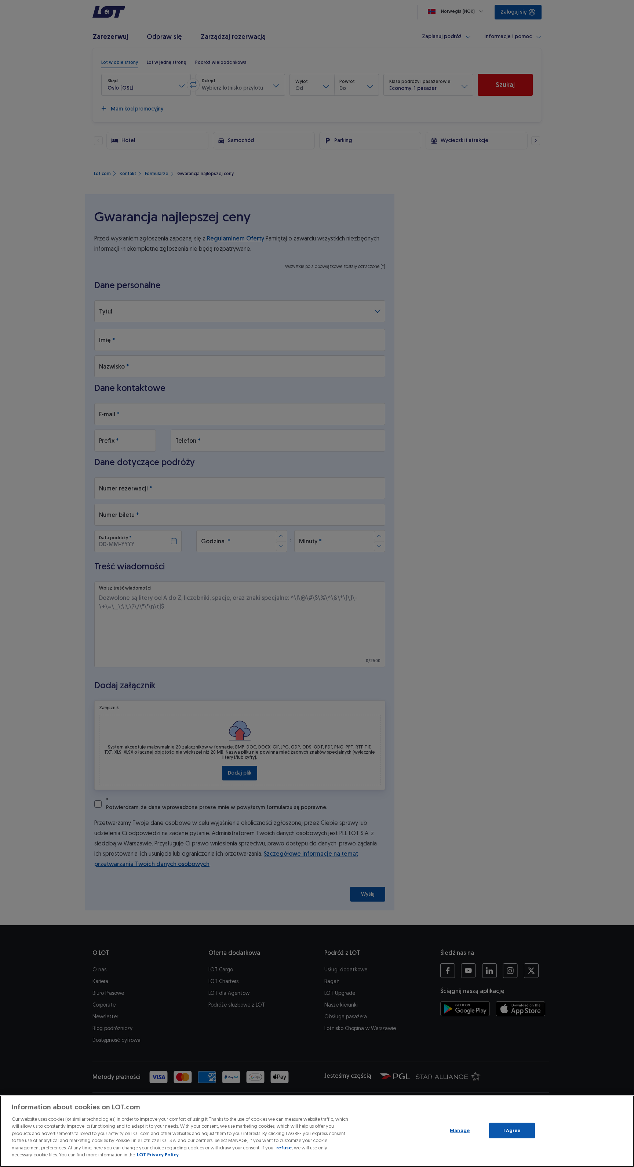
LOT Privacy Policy (158, 1154)
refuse (284, 1147)
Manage (460, 1130)
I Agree (512, 1130)
